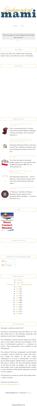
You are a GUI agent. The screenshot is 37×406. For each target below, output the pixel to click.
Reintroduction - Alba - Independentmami (19, 284)
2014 (17, 300)
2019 (17, 289)
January (18, 282)
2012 (17, 305)
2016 (17, 296)
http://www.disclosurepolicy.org (10, 384)
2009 (17, 311)
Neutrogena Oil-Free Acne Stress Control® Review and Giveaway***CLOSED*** (21, 141)
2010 (17, 309)
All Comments (7, 265)
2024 (17, 280)
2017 (17, 293)
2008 (17, 313)
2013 (17, 302)
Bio (22, 26)
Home (15, 26)
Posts (5, 261)
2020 (17, 287)
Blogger (29, 393)
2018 (17, 291)
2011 (17, 307)
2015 (17, 298)
